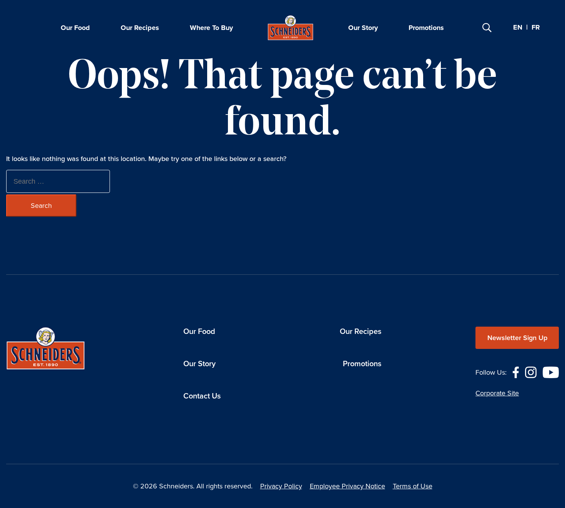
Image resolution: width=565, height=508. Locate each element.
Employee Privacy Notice (347, 486)
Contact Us (202, 396)
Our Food (75, 27)
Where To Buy (211, 27)
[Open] (487, 28)
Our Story (363, 27)
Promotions (426, 27)
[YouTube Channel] (551, 372)
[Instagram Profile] (531, 372)
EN (517, 27)
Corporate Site (497, 393)
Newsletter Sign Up (517, 338)
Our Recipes (140, 27)
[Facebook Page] (516, 372)
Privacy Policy (281, 486)
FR (536, 27)
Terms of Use (412, 486)
